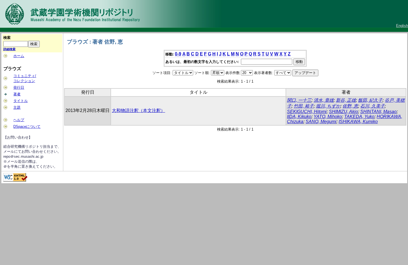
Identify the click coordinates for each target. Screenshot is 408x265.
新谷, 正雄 (346, 100)
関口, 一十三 (299, 100)
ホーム (18, 56)
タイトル (20, 101)
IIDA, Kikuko (299, 116)
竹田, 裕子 (304, 106)
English (402, 26)
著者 (17, 94)
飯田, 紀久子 (370, 100)
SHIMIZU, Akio (343, 111)
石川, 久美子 (372, 106)
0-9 (178, 54)
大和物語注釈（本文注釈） (138, 110)
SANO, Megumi (321, 121)
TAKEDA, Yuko (359, 116)
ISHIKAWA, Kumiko (358, 121)
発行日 (18, 87)
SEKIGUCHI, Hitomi (307, 111)
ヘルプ (18, 120)
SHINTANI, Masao (378, 111)
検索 (7, 37)
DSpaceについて (27, 126)
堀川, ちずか (328, 106)
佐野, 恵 (350, 106)
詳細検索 (9, 49)
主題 (17, 107)
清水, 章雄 (324, 100)
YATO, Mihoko (328, 116)
